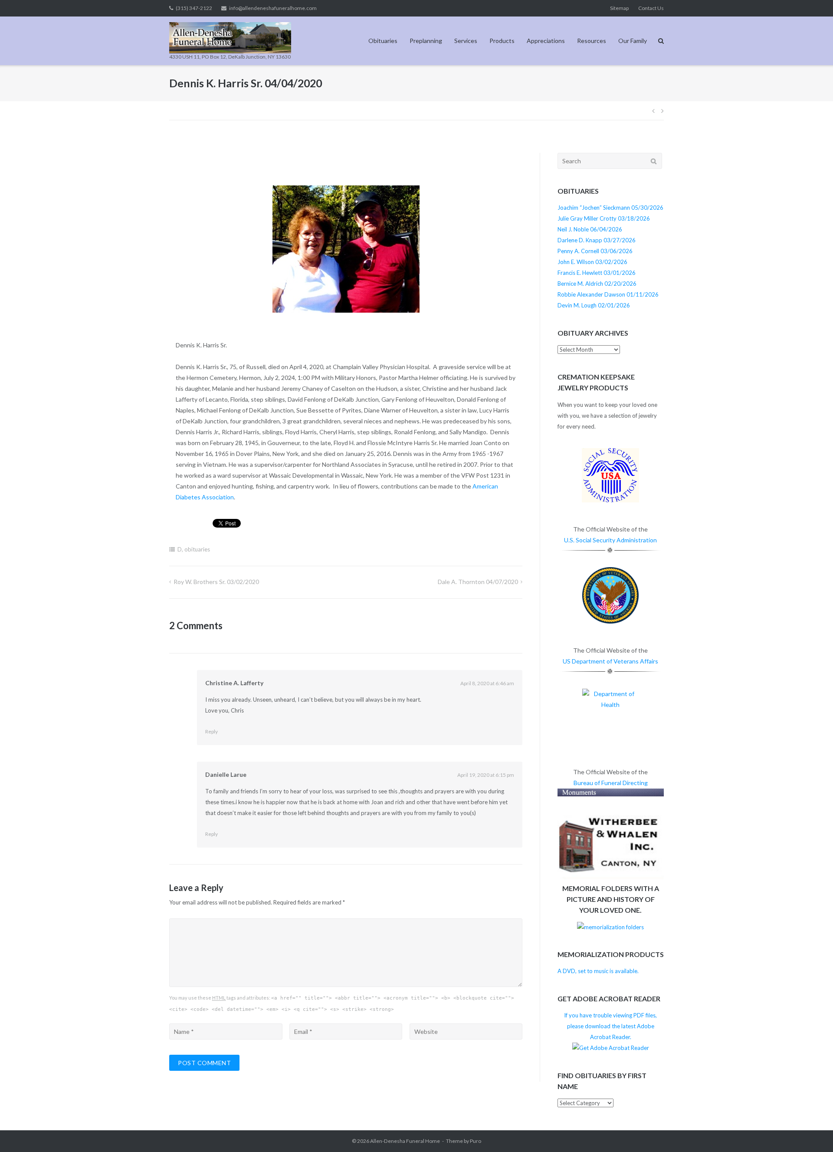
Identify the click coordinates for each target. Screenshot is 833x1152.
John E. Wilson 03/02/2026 (592, 261)
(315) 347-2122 (194, 8)
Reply (211, 731)
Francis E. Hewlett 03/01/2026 (597, 272)
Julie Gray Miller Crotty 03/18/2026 (604, 218)
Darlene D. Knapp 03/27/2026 (597, 240)
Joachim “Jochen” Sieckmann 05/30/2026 (610, 207)
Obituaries (382, 40)
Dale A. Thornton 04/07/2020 (478, 581)
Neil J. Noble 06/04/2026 (590, 229)
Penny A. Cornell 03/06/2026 (595, 251)
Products (502, 40)
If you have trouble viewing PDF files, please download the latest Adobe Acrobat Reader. (610, 1026)
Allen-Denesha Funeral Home (405, 1141)
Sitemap (619, 8)
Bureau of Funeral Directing (611, 782)
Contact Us (651, 8)
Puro (475, 1141)
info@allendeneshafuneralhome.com (273, 8)
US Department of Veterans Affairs (610, 661)
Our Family (632, 40)
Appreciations (546, 40)
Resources (591, 40)
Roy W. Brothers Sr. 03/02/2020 (216, 581)
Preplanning (426, 40)
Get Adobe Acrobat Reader (609, 998)
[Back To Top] (811, 1131)
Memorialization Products (611, 954)
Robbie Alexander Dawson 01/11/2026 (608, 294)
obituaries (197, 549)
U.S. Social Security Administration (610, 540)
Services (465, 40)
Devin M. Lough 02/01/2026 (594, 305)
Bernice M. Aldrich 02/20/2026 (597, 283)
